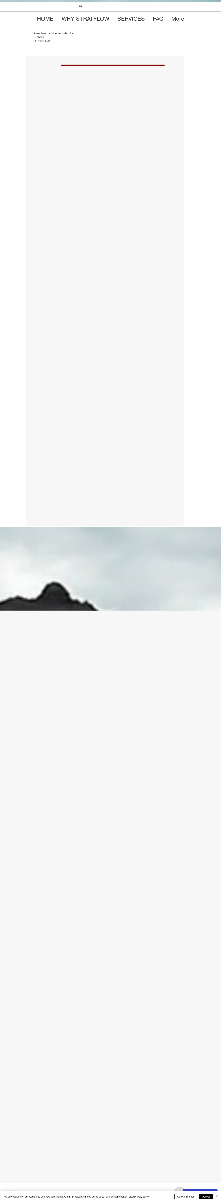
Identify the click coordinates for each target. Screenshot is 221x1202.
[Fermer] (217, 1196)
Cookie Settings (185, 1196)
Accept (206, 1196)
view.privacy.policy (139, 1196)
